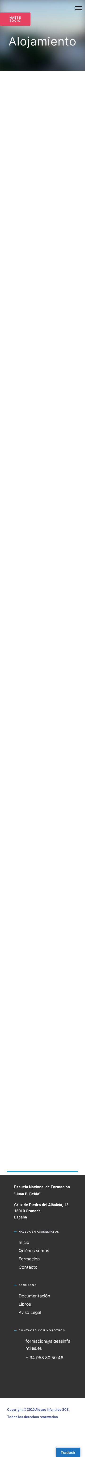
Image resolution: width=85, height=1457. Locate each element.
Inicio (24, 1242)
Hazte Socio (15, 19)
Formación (29, 1258)
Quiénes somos (34, 1250)
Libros (25, 1304)
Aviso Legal (30, 1312)
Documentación (34, 1295)
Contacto (28, 1267)
